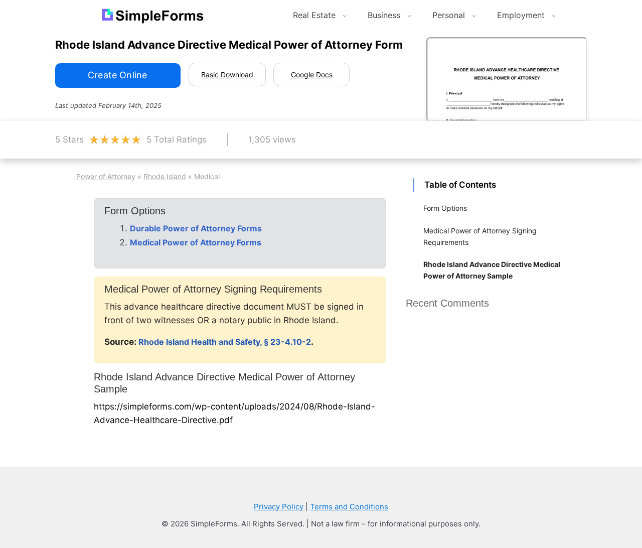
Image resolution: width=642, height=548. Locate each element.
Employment (521, 15)
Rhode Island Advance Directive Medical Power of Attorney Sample (491, 270)
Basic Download (227, 74)
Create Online (117, 75)
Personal (448, 15)
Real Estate (314, 15)
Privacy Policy (278, 506)
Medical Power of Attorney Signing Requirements (480, 236)
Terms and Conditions (349, 506)
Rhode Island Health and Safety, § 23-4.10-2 (224, 342)
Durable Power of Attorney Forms (196, 228)
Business (384, 15)
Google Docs (312, 74)
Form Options (445, 208)
